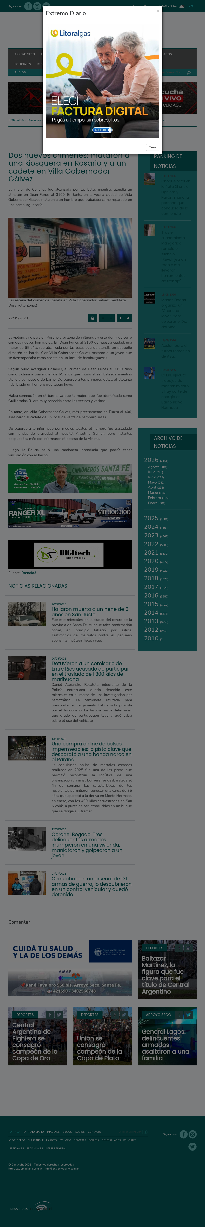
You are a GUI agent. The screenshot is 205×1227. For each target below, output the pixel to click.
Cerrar (153, 147)
